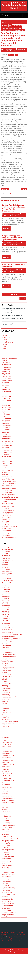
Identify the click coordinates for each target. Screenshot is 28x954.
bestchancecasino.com (8, 506)
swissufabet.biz (6, 593)
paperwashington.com (7, 503)
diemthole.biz (5, 818)
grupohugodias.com (7, 678)
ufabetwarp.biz (5, 584)
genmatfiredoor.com (7, 476)
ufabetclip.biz (5, 585)
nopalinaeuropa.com (7, 725)
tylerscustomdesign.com (8, 764)
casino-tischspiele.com (8, 802)
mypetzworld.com (6, 663)
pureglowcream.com (7, 836)
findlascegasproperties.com (9, 478)
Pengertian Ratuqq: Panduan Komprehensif (12, 315)
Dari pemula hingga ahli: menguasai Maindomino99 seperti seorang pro (12, 238)
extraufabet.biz (5, 600)
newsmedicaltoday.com (8, 514)
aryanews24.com (6, 645)
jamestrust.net (5, 805)
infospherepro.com (6, 443)
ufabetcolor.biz (5, 598)
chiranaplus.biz (6, 870)
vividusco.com (5, 384)
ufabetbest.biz (5, 609)
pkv (2, 932)
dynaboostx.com (6, 414)
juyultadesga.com (6, 660)
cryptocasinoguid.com (7, 632)
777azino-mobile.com (7, 649)
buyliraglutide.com (6, 578)
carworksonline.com (7, 766)
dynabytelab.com (6, 367)
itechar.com (5, 562)
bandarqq (4, 335)
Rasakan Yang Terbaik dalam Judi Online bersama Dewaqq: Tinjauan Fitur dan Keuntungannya (13, 208)
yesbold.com (5, 564)
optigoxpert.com (6, 409)
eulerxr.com (5, 465)
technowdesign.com (7, 652)
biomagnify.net (5, 726)
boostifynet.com (6, 403)
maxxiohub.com (6, 389)
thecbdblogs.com (6, 910)
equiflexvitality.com (7, 485)
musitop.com (5, 701)
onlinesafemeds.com (7, 580)
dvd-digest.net (5, 867)
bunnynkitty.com (6, 843)
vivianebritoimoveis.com (8, 780)
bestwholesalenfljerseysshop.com (10, 638)
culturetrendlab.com (7, 459)
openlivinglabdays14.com (8, 640)
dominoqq (3, 934)
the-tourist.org (5, 789)
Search (14, 294)
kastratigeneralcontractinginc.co (10, 636)
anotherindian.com (6, 712)
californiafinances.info (7, 858)
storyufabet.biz (5, 614)
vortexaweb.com (6, 393)
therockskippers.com (7, 881)
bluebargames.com (7, 751)
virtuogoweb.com (6, 575)
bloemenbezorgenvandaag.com (10, 838)
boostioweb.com (6, 362)
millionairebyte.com (7, 533)
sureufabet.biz (5, 611)
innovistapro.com (6, 418)
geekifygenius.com (6, 467)
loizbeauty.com (5, 811)
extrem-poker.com (6, 670)
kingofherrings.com (7, 827)
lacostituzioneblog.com (8, 705)
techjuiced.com (6, 569)
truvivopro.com (5, 382)
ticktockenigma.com (7, 463)
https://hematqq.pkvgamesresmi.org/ (10, 940)
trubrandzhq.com (6, 402)
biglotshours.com (6, 576)
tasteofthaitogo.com (7, 842)
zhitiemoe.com (5, 708)
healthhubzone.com (7, 566)
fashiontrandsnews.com (8, 629)
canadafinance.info (7, 860)
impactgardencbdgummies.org (10, 721)
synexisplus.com (6, 371)
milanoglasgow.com (7, 876)
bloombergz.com (6, 795)
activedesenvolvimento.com (9, 488)
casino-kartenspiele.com (8, 798)
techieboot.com (6, 558)
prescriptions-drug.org (7, 775)
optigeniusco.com (6, 394)
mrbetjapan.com (6, 829)
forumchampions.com (7, 749)
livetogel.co (5, 474)
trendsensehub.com (7, 461)
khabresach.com (6, 908)
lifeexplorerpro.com (7, 452)
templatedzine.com (7, 687)
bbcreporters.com (6, 631)
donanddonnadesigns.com (9, 481)
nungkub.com (5, 710)
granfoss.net (5, 883)
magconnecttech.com (7, 470)
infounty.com (5, 665)
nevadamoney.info (6, 861)
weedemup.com (6, 505)
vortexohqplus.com (7, 422)
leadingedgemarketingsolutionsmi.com (12, 634)
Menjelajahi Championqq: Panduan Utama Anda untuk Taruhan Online (13, 323)
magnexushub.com (7, 573)
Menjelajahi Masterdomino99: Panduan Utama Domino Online (13, 319)
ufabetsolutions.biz (6, 604)
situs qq (4, 346)
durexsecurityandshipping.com (10, 654)
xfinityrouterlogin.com (7, 899)
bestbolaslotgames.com (8, 496)
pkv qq (20, 938)
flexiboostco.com (6, 360)
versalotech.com (6, 427)
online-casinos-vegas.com (8, 898)
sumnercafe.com (6, 692)
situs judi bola (12, 932)
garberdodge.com (6, 757)
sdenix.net (4, 786)
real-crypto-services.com (8, 661)
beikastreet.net (5, 739)
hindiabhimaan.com (7, 907)
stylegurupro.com (6, 436)
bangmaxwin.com (6, 851)
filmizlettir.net (5, 740)
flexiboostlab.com (6, 420)
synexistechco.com (7, 380)
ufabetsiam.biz (5, 591)
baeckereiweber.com (7, 548)
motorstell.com (5, 771)
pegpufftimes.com (6, 746)
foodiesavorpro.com (7, 445)
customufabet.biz (6, 613)
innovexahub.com (6, 376)
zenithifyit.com (5, 387)
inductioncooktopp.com (8, 512)
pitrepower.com (6, 890)
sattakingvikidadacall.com (8, 494)
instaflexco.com (6, 416)
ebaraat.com (5, 567)
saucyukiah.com (6, 737)
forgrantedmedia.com (7, 760)
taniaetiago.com (6, 715)
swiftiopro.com (5, 423)
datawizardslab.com (7, 438)
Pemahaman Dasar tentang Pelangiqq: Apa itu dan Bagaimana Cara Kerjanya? (14, 309)
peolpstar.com (5, 762)
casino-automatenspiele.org (9, 800)
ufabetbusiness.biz (6, 594)
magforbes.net (5, 782)
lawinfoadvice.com (6, 688)
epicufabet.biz (5, 616)
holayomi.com (5, 521)
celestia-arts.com (6, 748)
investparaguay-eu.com (8, 667)
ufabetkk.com (5, 820)
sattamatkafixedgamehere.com (10, 497)
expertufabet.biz (6, 587)
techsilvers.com (6, 681)
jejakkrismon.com (6, 816)
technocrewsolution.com (8, 777)
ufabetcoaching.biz (7, 530)
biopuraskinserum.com (8, 856)
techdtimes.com (6, 557)
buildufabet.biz (5, 625)
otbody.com (5, 804)
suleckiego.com (6, 916)
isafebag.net (5, 793)
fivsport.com (5, 685)
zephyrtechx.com (6, 407)
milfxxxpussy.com (6, 697)
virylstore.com (5, 769)
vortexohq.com (5, 447)
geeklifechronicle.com (7, 441)
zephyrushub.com (6, 364)
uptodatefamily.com (7, 699)
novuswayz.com (6, 411)
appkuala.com (5, 833)
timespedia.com (6, 814)
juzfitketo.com (5, 717)
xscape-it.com (5, 647)
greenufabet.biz (6, 596)
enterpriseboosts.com (7, 796)
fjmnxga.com (5, 847)
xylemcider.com (6, 714)
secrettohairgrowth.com (8, 840)
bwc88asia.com (6, 669)
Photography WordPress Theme (13, 950)
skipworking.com (6, 809)
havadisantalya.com (7, 555)
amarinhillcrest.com (7, 787)
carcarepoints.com (6, 674)
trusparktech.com (6, 400)
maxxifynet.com (6, 375)
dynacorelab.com (6, 378)
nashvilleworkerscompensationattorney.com (13, 524)
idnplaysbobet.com (7, 492)
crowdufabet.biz (6, 623)
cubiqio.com (5, 440)
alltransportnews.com (7, 627)
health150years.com (7, 773)
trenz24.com (5, 807)
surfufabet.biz (5, 607)
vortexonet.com (6, 373)
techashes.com (6, 551)
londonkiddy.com (6, 528)
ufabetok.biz (5, 620)
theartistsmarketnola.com (8, 869)
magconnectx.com (6, 517)
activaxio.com (5, 432)
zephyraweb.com (6, 391)
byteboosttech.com (6, 571)
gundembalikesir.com (7, 560)
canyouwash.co (6, 553)
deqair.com (4, 679)
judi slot (6, 932)
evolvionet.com (6, 369)
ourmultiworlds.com (7, 742)
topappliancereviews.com (8, 903)
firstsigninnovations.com (8, 755)
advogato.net (5, 791)
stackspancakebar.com (8, 872)
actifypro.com (5, 413)
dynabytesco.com (6, 434)
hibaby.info (4, 501)
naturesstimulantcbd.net (8, 723)
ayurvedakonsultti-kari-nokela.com (11, 641)
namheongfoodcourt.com (8, 874)
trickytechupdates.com (7, 905)
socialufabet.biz (6, 605)
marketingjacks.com (7, 901)
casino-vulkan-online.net (8, 889)
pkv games (4, 25)
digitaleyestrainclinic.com (8, 894)
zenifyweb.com (5, 472)
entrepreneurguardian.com (9, 499)
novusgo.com (5, 454)
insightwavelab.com (7, 450)
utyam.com (4, 703)
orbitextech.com (6, 468)
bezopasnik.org (6, 845)
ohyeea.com (5, 706)
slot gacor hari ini (13, 938)
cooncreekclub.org (6, 744)
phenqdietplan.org (6, 690)
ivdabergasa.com (6, 658)
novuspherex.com (6, 396)
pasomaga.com (6, 719)
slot (10, 25)
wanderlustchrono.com (8, 458)
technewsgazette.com (7, 824)
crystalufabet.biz (6, 618)
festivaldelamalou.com (7, 753)
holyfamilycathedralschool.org (9, 526)
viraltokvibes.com (6, 778)
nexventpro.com (6, 405)
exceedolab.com (6, 431)
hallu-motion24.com (7, 879)
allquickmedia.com (6, 822)
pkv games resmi (6, 337)
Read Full (7, 229)
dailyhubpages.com (7, 490)
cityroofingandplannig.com (9, 656)
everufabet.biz (5, 622)
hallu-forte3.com (6, 878)
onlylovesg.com (6, 487)
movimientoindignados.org (9, 696)
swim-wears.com (6, 759)
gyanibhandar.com (6, 582)
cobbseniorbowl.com (7, 650)
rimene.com (5, 863)
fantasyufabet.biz (6, 589)
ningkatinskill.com (6, 683)
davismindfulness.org (7, 532)
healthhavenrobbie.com (8, 479)
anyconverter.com (6, 813)
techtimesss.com (6, 768)
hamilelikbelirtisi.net (7, 425)
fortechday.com (6, 535)
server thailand (17, 936)
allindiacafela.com (6, 885)
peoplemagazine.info (7, 549)
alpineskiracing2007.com (8, 887)
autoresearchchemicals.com (9, 912)
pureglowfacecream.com (8, 825)
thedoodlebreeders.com (8, 676)
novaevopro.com (6, 398)
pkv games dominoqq (7, 342)
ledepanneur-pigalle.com (8, 865)
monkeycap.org (6, 784)
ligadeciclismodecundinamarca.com (11, 523)
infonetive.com (5, 852)
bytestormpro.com (6, 456)
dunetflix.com (5, 694)
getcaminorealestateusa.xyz (9, 537)
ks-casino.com (5, 672)
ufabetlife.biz (5, 602)
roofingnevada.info (6, 515)
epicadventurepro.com (7, 449)
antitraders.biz (5, 643)
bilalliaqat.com (5, 508)
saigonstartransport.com (8, 849)
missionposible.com (7, 896)
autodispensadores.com (8, 510)
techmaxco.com (6, 429)
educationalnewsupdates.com (9, 358)
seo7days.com (5, 834)
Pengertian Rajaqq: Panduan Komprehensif (12, 312)
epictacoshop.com (6, 854)
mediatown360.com (7, 892)
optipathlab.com (6, 366)
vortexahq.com (5, 385)
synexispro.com (6, 519)
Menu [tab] (6, 15)
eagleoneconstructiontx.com (9, 483)
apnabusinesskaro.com (8, 914)
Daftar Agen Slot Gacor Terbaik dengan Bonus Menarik (14, 5)
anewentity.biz (5, 831)
